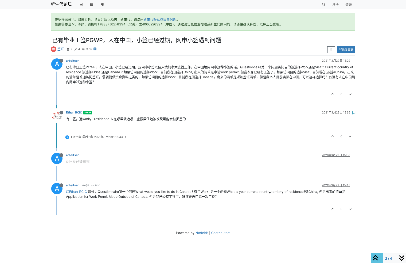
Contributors (220, 233)
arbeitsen (72, 60)
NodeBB (201, 233)
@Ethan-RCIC (76, 192)
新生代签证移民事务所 (160, 19)
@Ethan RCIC (92, 185)
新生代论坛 (61, 4)
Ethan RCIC (74, 112)
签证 (60, 49)
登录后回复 (346, 49)
